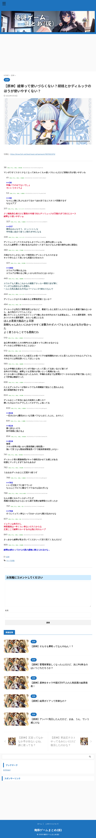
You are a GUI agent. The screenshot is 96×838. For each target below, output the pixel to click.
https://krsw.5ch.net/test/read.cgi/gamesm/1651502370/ (32, 154)
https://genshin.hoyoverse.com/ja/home (76, 141)
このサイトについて (52, 824)
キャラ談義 (10, 561)
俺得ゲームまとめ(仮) (48, 830)
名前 (6, 610)
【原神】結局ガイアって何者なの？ (49, 701)
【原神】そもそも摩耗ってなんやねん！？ (52, 646)
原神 (7, 557)
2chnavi (6, 770)
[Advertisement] (48, 52)
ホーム (39, 824)
